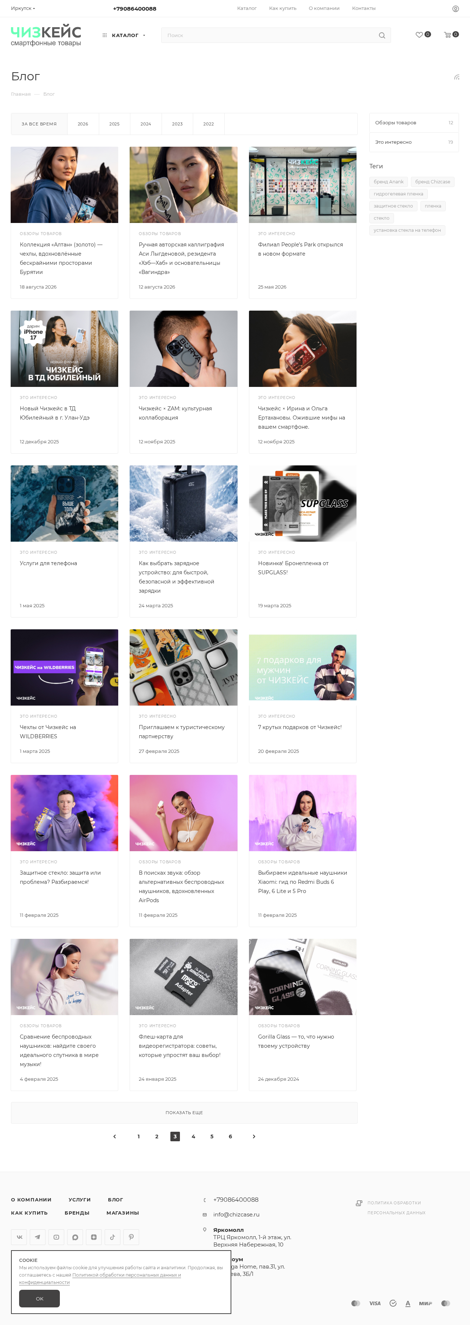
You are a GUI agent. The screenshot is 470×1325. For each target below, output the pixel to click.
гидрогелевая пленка (398, 194)
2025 (114, 124)
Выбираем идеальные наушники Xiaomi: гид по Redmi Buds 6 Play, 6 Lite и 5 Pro (302, 882)
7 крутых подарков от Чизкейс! (300, 727)
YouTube (56, 1237)
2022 (208, 124)
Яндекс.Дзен (94, 1237)
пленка (433, 206)
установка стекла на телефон (407, 230)
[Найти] (382, 35)
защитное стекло (393, 206)
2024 (146, 124)
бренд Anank (389, 181)
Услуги (80, 1200)
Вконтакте (19, 1237)
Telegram (38, 1237)
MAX (75, 1237)
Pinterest (131, 1237)
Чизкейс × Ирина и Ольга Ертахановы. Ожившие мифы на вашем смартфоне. (301, 417)
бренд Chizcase (432, 181)
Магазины (122, 1213)
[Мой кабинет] (455, 9)
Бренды (77, 1213)
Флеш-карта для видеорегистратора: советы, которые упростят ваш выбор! (180, 1045)
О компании (31, 1200)
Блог (115, 1200)
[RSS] (456, 76)
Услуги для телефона (48, 563)
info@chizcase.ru (236, 1214)
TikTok (112, 1237)
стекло (382, 218)
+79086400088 (134, 8)
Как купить (29, 1213)
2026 (83, 124)
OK (39, 1299)
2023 (177, 124)
